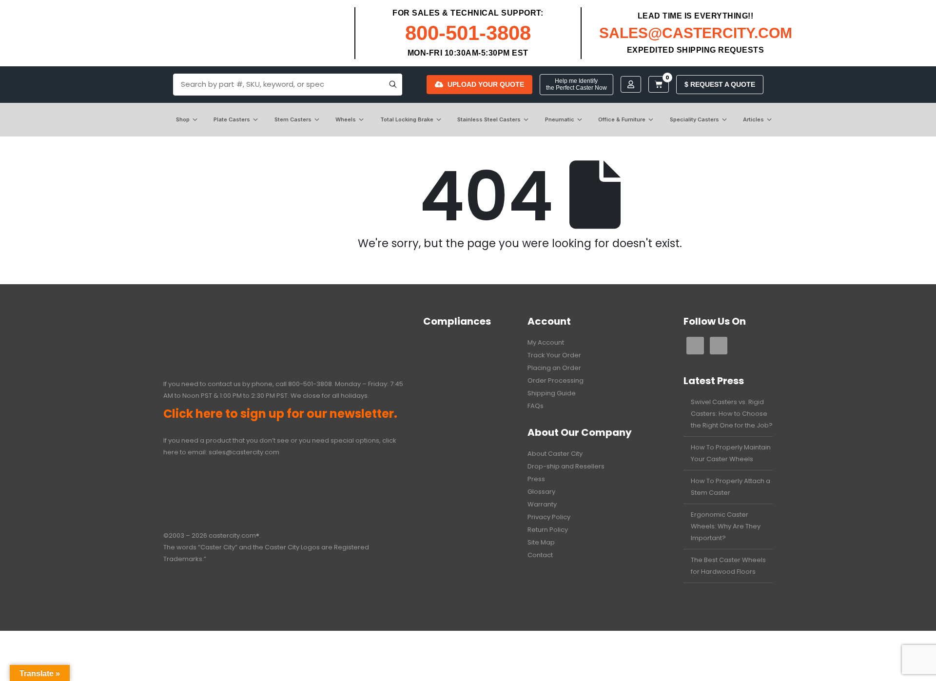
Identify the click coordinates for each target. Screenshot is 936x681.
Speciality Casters (694, 119)
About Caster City (555, 453)
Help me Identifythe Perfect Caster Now (576, 84)
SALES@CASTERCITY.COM (695, 33)
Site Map (541, 542)
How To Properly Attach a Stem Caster (730, 486)
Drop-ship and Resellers (565, 466)
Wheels (345, 119)
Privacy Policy (548, 517)
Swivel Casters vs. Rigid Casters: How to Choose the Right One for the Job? (732, 413)
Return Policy (547, 529)
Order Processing (555, 380)
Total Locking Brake (406, 119)
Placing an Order (554, 367)
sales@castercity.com (244, 452)
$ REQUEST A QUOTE (719, 84)
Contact (540, 555)
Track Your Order (554, 355)
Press (536, 479)
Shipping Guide (551, 393)
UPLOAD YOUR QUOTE (486, 84)
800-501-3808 (468, 32)
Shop (183, 119)
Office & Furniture (621, 119)
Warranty (542, 504)
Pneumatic (559, 119)
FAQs (535, 405)
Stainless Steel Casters (489, 119)
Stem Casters (293, 119)
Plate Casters (232, 119)
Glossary (541, 491)
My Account (545, 342)
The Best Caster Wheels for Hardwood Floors (728, 565)
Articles (753, 119)
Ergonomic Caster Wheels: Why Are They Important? (725, 526)
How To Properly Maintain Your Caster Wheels (731, 453)
